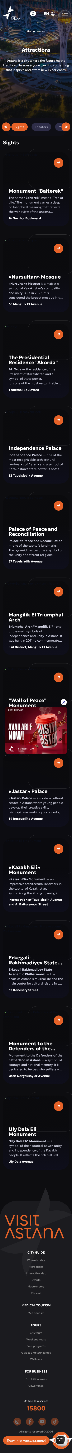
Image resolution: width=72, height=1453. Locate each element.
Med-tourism (36, 1313)
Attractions (36, 1266)
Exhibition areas (36, 1379)
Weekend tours (36, 1339)
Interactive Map (36, 1273)
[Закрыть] (64, 702)
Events (36, 1280)
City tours (36, 1333)
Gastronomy (36, 1286)
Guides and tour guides (36, 1352)
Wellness (36, 1359)
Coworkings (36, 1385)
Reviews (36, 1293)
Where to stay (36, 1260)
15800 (36, 1408)
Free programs (36, 1346)
